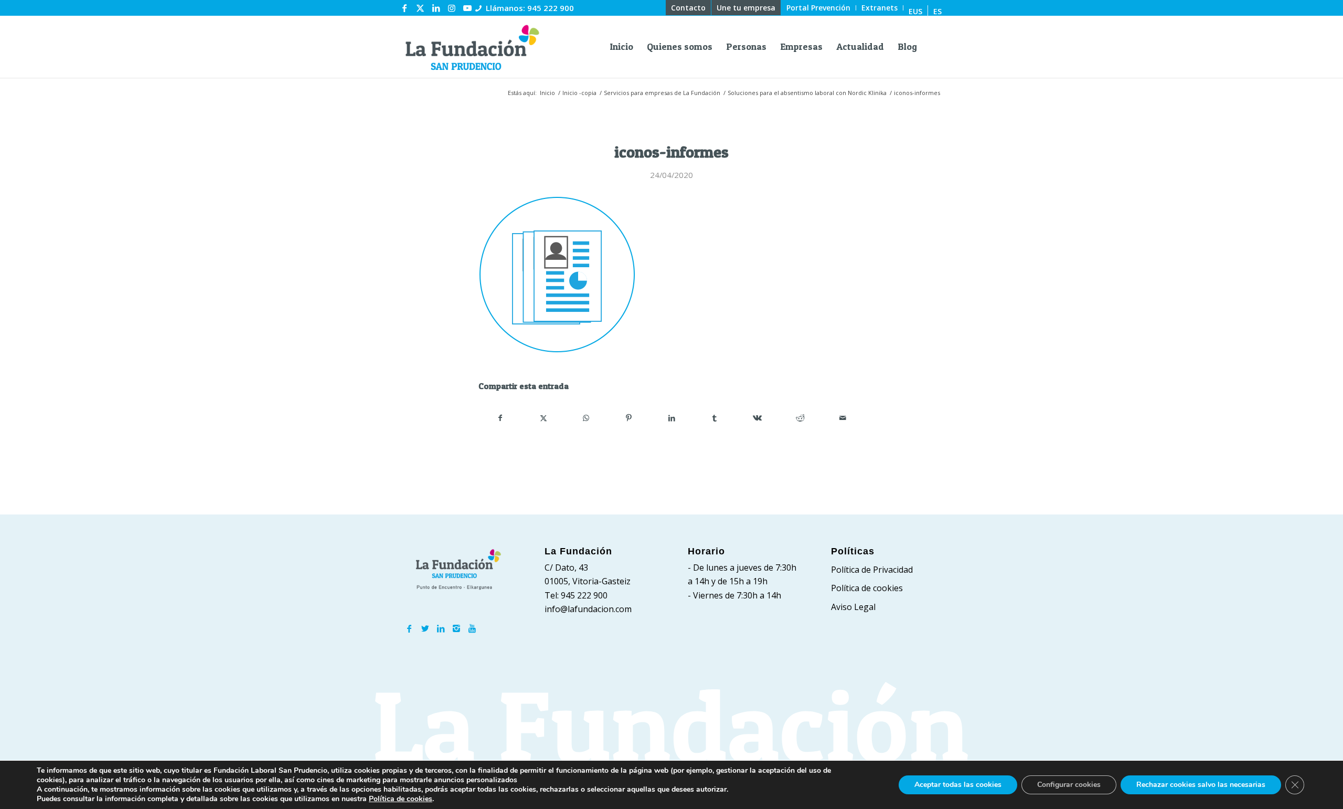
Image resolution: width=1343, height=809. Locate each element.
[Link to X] (420, 8)
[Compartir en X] (544, 418)
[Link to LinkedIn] (436, 8)
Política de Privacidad (872, 569)
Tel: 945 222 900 (576, 595)
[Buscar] (933, 47)
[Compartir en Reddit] (800, 418)
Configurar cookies (1069, 785)
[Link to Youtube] (467, 8)
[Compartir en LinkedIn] (672, 418)
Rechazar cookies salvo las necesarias (1200, 785)
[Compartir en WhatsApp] (586, 418)
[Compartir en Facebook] (500, 418)
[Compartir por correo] (843, 418)
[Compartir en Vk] (757, 418)
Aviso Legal (853, 607)
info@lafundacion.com (588, 609)
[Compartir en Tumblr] (715, 418)
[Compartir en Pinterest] (629, 418)
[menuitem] (688, 7)
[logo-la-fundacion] (472, 46)
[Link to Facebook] (404, 8)
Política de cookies (867, 588)
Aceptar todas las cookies (957, 785)
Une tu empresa (746, 8)
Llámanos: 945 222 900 (530, 8)
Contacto (688, 8)
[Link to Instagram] (452, 8)
